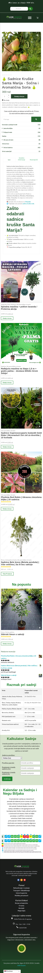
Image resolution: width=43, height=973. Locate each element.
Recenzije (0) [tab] (34, 160)
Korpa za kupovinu (21, 903)
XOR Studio (21, 965)
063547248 (22, 928)
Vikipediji (28, 202)
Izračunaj (7, 779)
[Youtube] (24, 880)
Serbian (9, 971)
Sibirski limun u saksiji (12, 634)
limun (3, 632)
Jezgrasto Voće (6, 304)
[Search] (36, 119)
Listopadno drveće (11, 560)
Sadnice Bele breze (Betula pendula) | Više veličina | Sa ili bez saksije (20, 563)
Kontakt (21, 908)
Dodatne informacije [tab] (21, 159)
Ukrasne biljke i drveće (23, 304)
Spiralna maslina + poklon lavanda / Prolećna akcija (19, 307)
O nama (21, 905)
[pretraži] (30, 9)
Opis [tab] (9, 160)
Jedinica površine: (8, 755)
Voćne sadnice (9, 632)
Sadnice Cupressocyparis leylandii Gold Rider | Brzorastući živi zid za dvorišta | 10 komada (21, 435)
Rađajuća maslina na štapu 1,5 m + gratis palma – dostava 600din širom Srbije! (19, 370)
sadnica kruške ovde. (28, 203)
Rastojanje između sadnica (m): (8, 768)
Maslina (13, 304)
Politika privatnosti (21, 895)
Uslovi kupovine (21, 893)
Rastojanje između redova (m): (8, 773)
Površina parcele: (8, 763)
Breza (3, 560)
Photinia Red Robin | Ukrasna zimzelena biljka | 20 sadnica (21, 498)
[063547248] (17, 927)
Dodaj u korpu (19, 96)
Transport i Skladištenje (21, 890)
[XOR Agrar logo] (14, 17)
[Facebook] (18, 880)
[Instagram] (21, 880)
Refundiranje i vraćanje (21, 888)
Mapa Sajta (21, 911)
